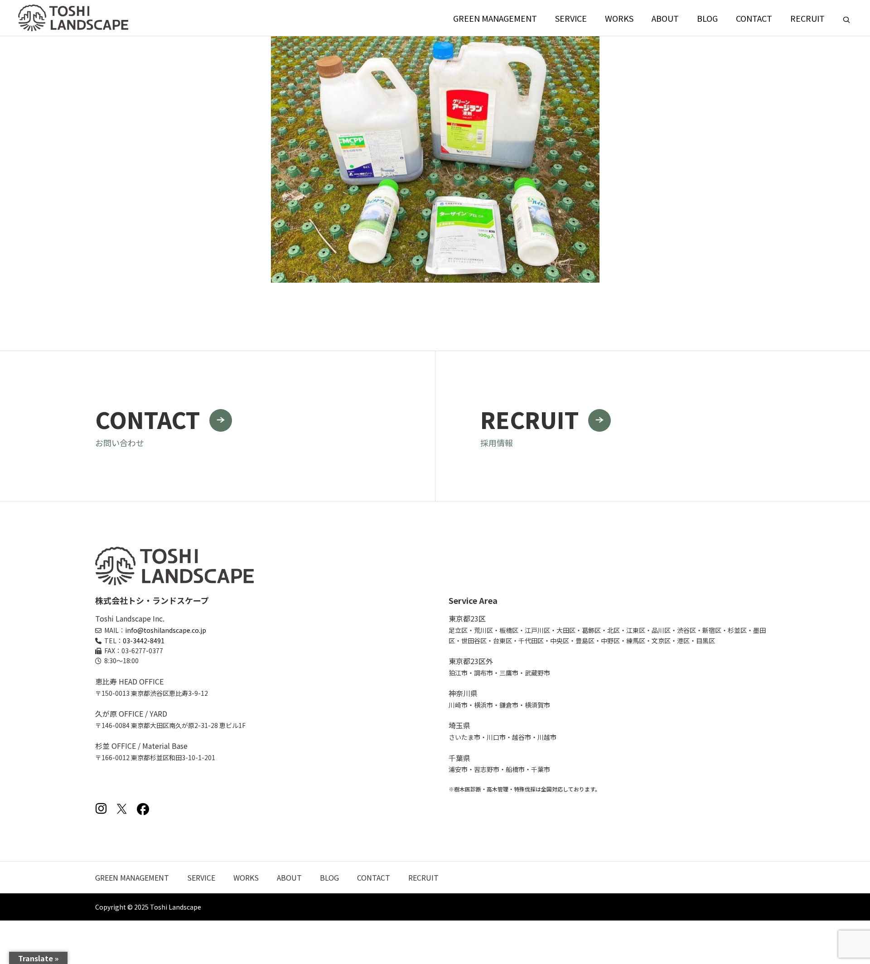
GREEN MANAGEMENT (495, 18)
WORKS (619, 18)
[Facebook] (142, 808)
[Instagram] (101, 808)
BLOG (707, 18)
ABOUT (665, 18)
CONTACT (754, 18)
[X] (122, 808)
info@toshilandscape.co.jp (165, 630)
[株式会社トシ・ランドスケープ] (73, 18)
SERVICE (571, 18)
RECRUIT (807, 18)
